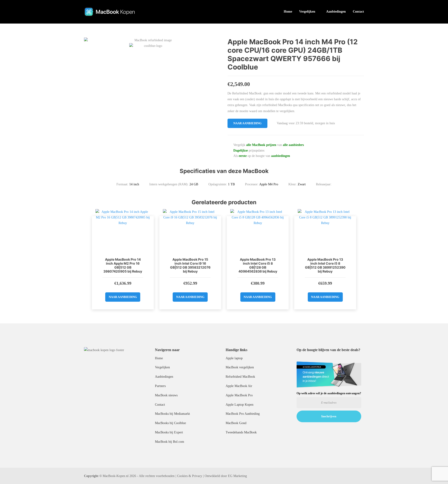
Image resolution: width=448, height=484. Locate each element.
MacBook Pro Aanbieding (243, 413)
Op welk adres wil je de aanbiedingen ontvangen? (329, 393)
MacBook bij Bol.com (169, 441)
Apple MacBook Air (239, 386)
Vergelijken (307, 11)
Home (288, 11)
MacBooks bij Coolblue (170, 423)
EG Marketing (237, 476)
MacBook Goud (236, 423)
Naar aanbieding (247, 123)
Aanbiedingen (336, 11)
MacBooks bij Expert (169, 432)
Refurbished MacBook (240, 376)
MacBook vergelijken (240, 367)
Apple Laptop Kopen (239, 404)
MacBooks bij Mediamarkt (172, 413)
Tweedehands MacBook (241, 432)
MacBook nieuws (166, 395)
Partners (160, 386)
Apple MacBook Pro (239, 395)
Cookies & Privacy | (190, 476)
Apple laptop (234, 358)
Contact (358, 11)
